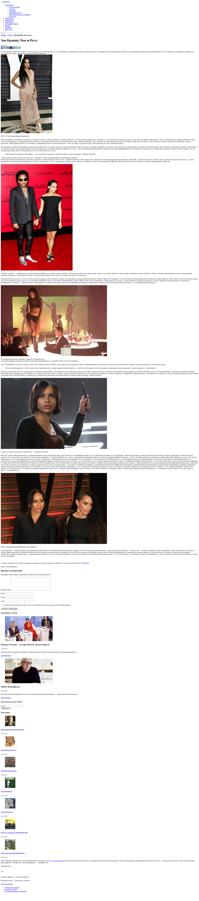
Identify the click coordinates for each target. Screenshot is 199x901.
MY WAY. (85, 563)
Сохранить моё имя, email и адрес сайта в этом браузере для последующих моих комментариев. (37, 605)
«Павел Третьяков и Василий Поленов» (13, 853)
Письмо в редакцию (12, 887)
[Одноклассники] (5, 47)
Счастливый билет (6, 791)
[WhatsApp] (16, 47)
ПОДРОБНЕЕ (6, 656)
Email (3, 597)
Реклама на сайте (11, 889)
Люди (10, 35)
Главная (3, 35)
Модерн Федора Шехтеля (8, 750)
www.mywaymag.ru (57, 861)
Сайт (2, 601)
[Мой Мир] (8, 47)
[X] (11, 47)
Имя (3, 593)
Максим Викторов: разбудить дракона (12, 729)
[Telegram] (19, 47)
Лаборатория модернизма (9, 771)
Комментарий (6, 590)
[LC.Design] (6, 868)
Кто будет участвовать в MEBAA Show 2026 (14, 832)
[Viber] (13, 47)
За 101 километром (7, 812)
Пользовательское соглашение (15, 891)
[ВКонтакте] (2, 47)
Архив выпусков (7, 884)
